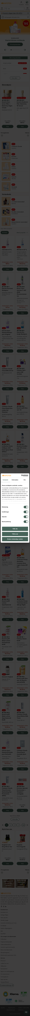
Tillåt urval (15, 534)
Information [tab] (15, 480)
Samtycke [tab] (5, 480)
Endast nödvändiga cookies (15, 539)
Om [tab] (25, 480)
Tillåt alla (15, 528)
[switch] (26, 512)
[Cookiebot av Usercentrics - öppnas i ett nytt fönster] (21, 476)
